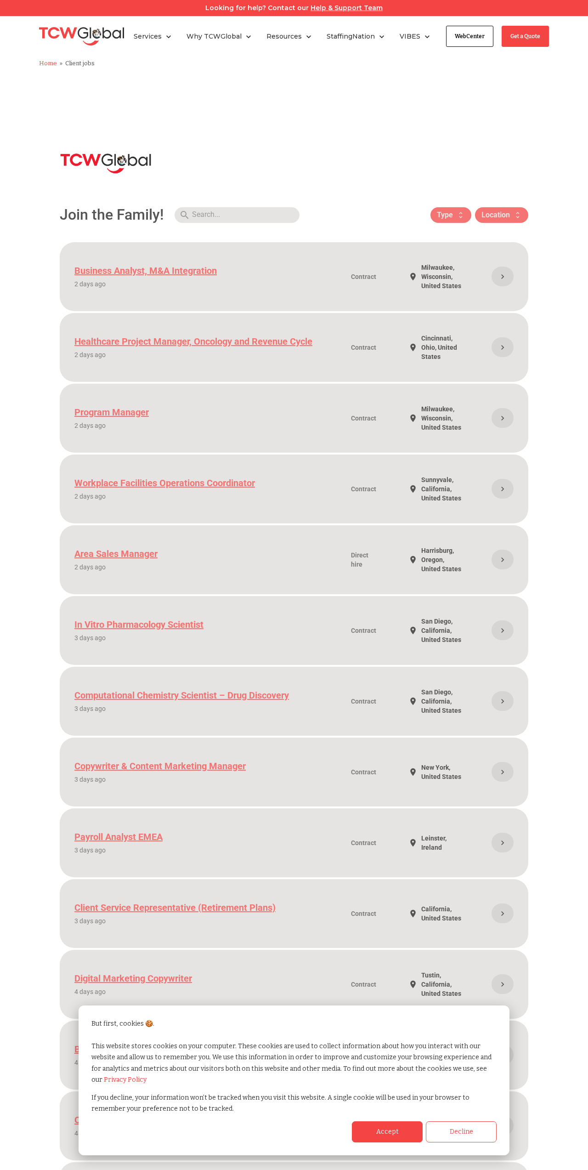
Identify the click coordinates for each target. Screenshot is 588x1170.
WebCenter (470, 36)
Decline (461, 1132)
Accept (387, 1132)
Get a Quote (525, 36)
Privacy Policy (125, 1080)
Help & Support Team (347, 8)
